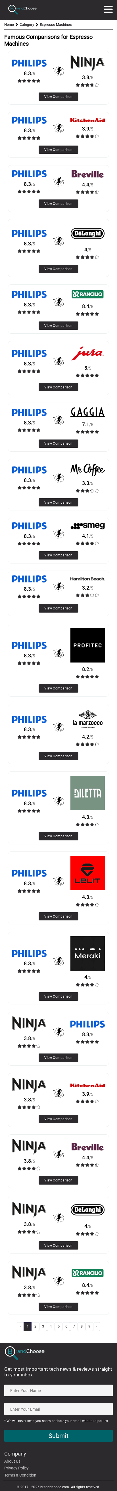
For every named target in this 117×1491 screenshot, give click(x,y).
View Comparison (58, 97)
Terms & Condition (20, 1475)
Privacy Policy (16, 1468)
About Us (12, 1461)
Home (9, 24)
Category (27, 24)
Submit (58, 1435)
